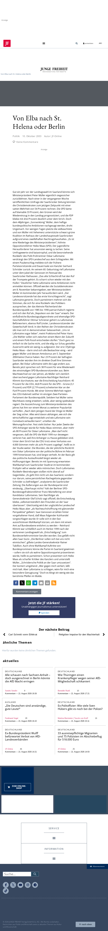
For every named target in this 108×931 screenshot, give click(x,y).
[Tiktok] (6, 891)
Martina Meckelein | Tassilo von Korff (73, 718)
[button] (43, 43)
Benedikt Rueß (64, 691)
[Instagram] (28, 885)
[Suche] (35, 874)
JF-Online (9, 749)
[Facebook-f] (6, 885)
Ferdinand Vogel (11, 718)
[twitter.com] (13, 885)
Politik (16, 136)
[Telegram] (35, 885)
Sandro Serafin (11, 691)
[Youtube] (20, 885)
